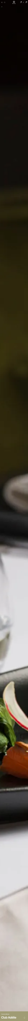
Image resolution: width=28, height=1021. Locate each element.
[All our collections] (2, 7)
